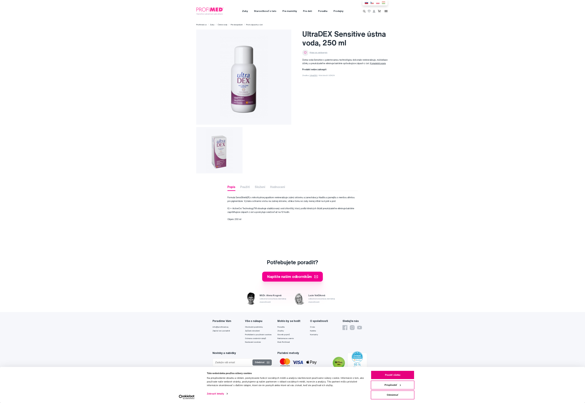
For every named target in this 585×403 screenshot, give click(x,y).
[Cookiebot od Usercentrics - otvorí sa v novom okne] (186, 397)
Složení (260, 186)
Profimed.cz (201, 25)
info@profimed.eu (221, 327)
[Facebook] (344, 327)
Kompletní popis (378, 63)
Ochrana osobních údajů (255, 338)
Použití (245, 186)
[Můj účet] (374, 11)
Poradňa (322, 11)
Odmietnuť (392, 395)
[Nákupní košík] (380, 11)
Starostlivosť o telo (265, 11)
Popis (231, 186)
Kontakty (314, 335)
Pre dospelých (237, 25)
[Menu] (386, 11)
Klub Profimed (283, 342)
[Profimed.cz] (210, 11)
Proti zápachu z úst (254, 25)
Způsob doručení (252, 331)
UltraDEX (313, 75)
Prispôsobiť (391, 385)
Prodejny (338, 11)
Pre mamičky (289, 11)
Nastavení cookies (253, 342)
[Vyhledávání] (364, 11)
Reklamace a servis (285, 338)
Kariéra (313, 331)
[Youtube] (359, 327)
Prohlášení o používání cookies (258, 335)
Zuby (245, 11)
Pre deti (307, 11)
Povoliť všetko (392, 375)
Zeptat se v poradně (221, 331)
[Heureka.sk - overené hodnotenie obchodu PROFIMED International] (357, 363)
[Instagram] (352, 327)
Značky (280, 331)
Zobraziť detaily (215, 393)
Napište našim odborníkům (289, 276)
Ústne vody (222, 25)
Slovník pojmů (283, 335)
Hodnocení (277, 186)
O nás (312, 327)
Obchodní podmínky (254, 327)
